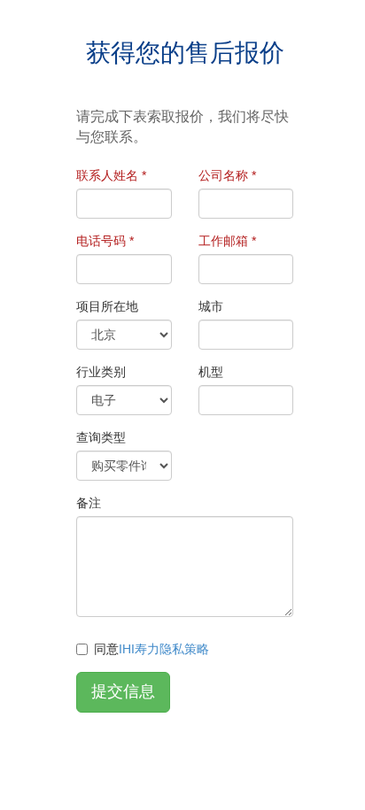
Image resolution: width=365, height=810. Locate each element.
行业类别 (101, 372)
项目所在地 (107, 306)
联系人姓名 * (111, 175)
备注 (88, 503)
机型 (210, 372)
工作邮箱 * (227, 241)
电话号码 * (105, 241)
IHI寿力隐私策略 (164, 649)
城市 (210, 306)
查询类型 (101, 437)
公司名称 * (227, 175)
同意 (151, 649)
